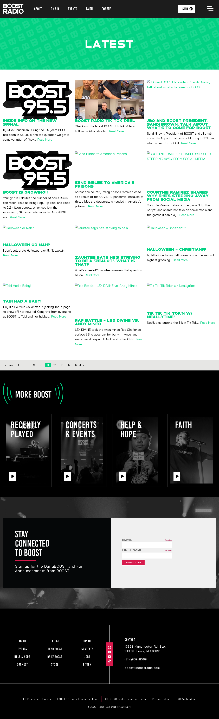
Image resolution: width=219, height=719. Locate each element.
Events (72, 9)
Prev (10, 365)
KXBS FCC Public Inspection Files (77, 699)
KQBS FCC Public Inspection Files (125, 699)
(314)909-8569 (136, 659)
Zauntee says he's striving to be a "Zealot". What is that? (107, 260)
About (38, 9)
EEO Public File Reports (36, 699)
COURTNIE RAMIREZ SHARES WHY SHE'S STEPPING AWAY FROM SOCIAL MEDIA (177, 195)
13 (62, 365)
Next (78, 365)
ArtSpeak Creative (123, 706)
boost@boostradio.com (142, 668)
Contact (130, 640)
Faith (89, 9)
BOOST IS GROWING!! (25, 192)
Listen (184, 9)
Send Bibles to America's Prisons (104, 184)
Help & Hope (22, 657)
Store (55, 664)
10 (41, 365)
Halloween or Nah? (26, 245)
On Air (55, 9)
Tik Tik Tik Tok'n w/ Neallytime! (170, 315)
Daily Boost (54, 657)
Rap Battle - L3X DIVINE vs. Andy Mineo (107, 322)
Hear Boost (55, 649)
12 (55, 365)
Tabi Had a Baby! (22, 301)
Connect (22, 664)
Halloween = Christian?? (176, 249)
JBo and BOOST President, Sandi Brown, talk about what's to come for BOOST (179, 124)
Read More (44, 139)
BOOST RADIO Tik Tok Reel (105, 120)
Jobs (87, 657)
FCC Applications (186, 699)
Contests (87, 649)
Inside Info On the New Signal (30, 122)
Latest (55, 641)
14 (69, 365)
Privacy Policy (161, 699)
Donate (106, 9)
